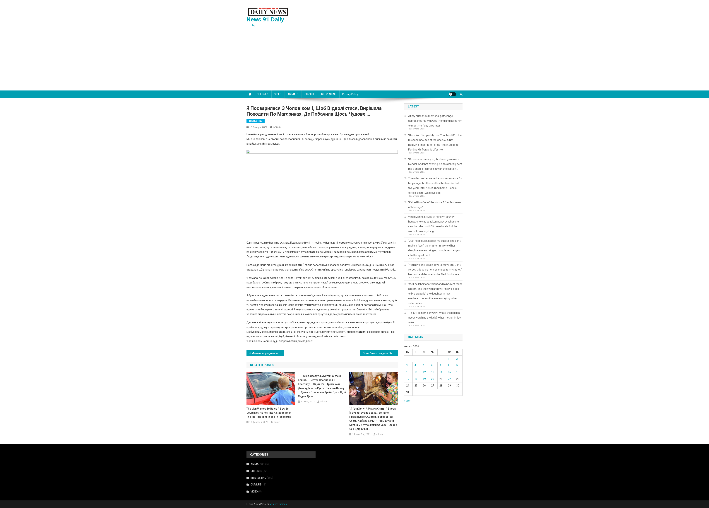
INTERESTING (328, 94)
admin (277, 127)
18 (416, 378)
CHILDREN (262, 94)
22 (449, 378)
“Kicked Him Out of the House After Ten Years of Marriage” (434, 205)
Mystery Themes (278, 504)
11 (416, 372)
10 (407, 372)
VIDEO (278, 94)
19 (424, 378)
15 (449, 372)
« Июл (407, 400)
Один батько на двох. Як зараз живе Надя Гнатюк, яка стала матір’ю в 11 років (380, 353)
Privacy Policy (350, 94)
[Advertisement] (354, 63)
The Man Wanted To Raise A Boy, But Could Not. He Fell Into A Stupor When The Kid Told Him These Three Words (268, 412)
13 (432, 372)
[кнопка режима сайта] (452, 94)
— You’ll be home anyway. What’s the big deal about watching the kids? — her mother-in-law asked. (434, 317)
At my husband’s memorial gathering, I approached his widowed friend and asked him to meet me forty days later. (435, 120)
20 (432, 378)
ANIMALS (293, 94)
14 (440, 372)
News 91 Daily (265, 19)
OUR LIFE (309, 94)
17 (407, 378)
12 (424, 372)
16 (457, 372)
